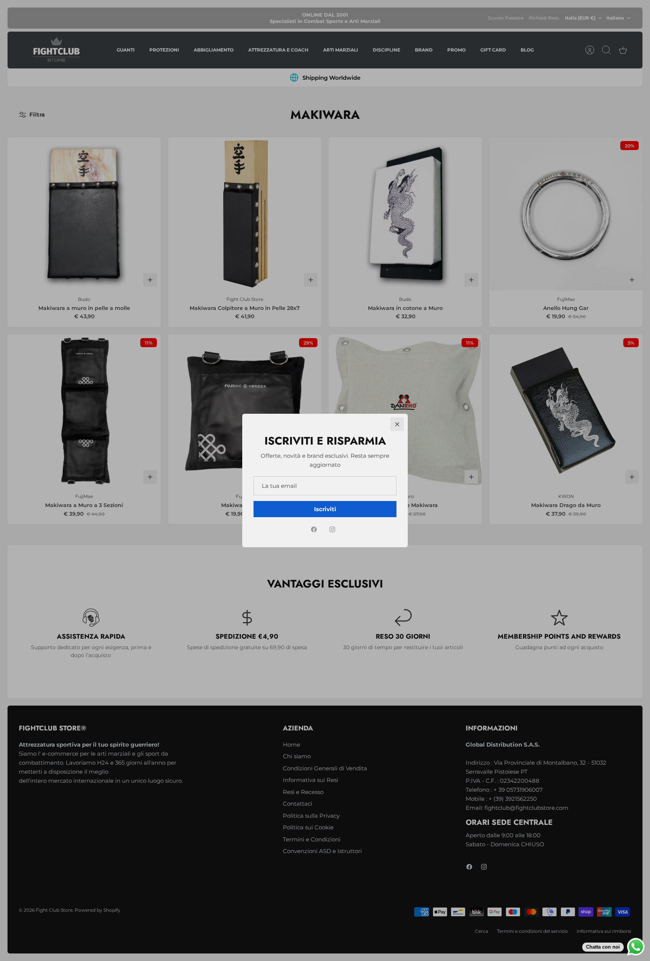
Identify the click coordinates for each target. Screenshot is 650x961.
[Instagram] (332, 529)
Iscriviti (325, 509)
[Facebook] (314, 529)
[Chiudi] (397, 424)
